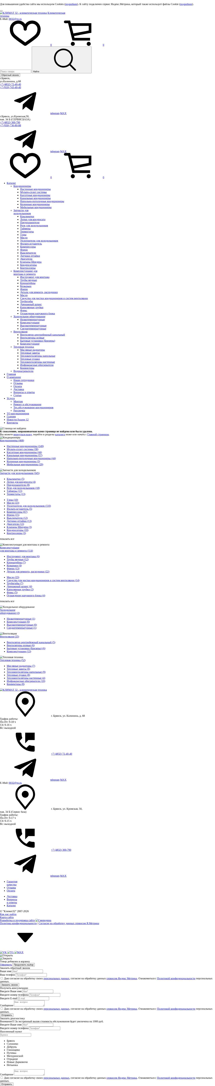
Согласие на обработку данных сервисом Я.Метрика (69, 923)
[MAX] (19, 952)
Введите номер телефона (14, 994)
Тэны (23, 234)
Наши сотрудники (23, 380)
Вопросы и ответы (24, 392)
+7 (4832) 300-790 (10, 122)
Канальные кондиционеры (35, 198)
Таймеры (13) (14, 491)
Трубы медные (28, 280)
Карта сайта (7, 917)
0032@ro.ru (15, 19)
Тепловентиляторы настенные (37, 362)
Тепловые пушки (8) (18, 675)
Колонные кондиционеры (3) (23, 461)
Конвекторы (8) (16, 684)
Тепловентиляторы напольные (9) (26, 672)
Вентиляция (20, 331)
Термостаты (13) (16, 494)
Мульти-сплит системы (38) (22, 449)
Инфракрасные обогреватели (37, 365)
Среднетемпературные (33, 328)
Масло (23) (13, 502)
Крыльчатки (27, 216)
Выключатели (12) (17, 518)
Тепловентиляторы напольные (37, 355)
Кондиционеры (22, 186)
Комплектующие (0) (18, 621)
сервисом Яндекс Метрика (121, 978)
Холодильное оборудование (29, 316)
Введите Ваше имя (11, 991)
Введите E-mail (8, 998)
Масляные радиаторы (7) (21, 665)
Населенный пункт (11, 1031)
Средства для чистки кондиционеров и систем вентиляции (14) (43, 580)
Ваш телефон (7, 974)
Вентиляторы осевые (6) (21, 645)
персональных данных (56, 978)
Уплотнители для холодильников (39, 240)
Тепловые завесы (30, 352)
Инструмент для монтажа (34, 277)
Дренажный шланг (31, 304)
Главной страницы (98, 434)
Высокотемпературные (33, 325)
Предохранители (29, 222)
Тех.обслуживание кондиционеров (33, 407)
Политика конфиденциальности (18, 923)
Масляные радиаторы (32, 349)
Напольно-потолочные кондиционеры (42, 201)
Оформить (6, 964)
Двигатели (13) (15, 524)
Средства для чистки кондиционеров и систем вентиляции (54, 298)
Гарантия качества (12, 883)
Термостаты (27, 231)
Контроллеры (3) (16, 533)
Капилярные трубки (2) (20, 589)
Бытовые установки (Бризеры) (37, 340)
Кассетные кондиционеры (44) (24, 452)
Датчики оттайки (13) (19, 521)
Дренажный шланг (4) (19, 586)
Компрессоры (28, 246)
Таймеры (25, 228)
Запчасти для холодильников (22, 212)
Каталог (11, 183)
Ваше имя (5, 971)
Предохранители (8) (18, 485)
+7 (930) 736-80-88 (10, 125)
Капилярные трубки (31, 307)
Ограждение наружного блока (37, 313)
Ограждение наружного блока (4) (26, 595)
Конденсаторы (28, 264)
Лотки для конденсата (32, 219)
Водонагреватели (23, 371)
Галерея (11, 416)
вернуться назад (22, 434)
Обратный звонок (10, 75)
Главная (11, 374)
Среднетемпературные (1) (21, 627)
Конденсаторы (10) (17, 530)
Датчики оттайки (30, 255)
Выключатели (28, 252)
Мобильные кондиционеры (36, 207)
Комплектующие (29, 322)
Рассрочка (19, 410)
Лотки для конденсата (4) (21, 481)
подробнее (71, 4)
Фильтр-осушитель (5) (19, 508)
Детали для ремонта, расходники (39, 292)
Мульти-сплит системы (33, 192)
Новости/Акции (18, 419)
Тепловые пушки (30, 359)
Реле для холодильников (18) (23, 488)
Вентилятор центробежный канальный (42, 334)
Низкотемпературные (32, 319)
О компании (14, 377)
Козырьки (25, 286)
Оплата (17, 386)
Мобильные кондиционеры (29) (25, 464)
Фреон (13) (13, 568)
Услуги (11, 398)
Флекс (23, 310)
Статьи (17, 395)
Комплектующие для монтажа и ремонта (25, 272)
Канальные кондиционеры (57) (24, 455)
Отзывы (18, 383)
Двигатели (26, 258)
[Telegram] (10, 952)
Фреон (24, 249)
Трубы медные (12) (18, 559)
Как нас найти (8, 914)
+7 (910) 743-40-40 (10, 87)
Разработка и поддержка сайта (17, 920)
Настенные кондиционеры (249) (25, 446)
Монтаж (18, 401)
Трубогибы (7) (15, 583)
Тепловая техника (23, 346)
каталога (60, 434)
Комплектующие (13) (19, 651)
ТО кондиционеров (18, 413)
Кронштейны (27, 283)
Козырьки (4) (14, 565)
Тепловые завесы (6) (18, 669)
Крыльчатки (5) (15, 478)
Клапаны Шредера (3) (19, 527)
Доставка (18, 389)
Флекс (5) (12, 592)
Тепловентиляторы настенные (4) (26, 678)
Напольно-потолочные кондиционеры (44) (31, 458)
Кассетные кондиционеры (35, 195)
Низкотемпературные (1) (21, 618)
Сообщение (6, 1005)
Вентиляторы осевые (32, 337)
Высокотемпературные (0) (22, 624)
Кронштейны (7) (16, 562)
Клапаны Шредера (30, 261)
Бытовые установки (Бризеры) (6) (26, 648)
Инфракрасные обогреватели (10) (26, 681)
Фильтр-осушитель (31, 243)
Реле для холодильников (34, 225)
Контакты (12, 422)
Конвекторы (27, 368)
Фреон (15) (13, 515)
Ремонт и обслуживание (27, 404)
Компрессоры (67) (17, 511)
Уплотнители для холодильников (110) (29, 505)
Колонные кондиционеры (35, 204)
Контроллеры (28, 268)
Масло (24, 237)
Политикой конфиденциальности (176, 978)
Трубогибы (26, 301)
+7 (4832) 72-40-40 (10, 84)
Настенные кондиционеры (35, 189)
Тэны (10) (12, 499)
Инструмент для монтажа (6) (23, 556)
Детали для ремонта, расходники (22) (28, 571)
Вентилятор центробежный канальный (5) (31, 642)
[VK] (3, 952)
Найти (36, 71)
